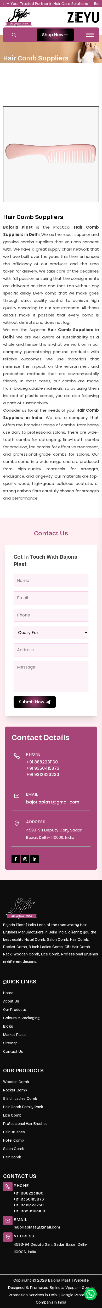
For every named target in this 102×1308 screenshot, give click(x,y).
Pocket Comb (15, 1090)
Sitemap (10, 1043)
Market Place (14, 1035)
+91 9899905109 (29, 1211)
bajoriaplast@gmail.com (52, 802)
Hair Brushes (14, 1132)
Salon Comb (13, 1149)
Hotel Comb (13, 1140)
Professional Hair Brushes (25, 1124)
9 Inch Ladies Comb (20, 1098)
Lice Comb (12, 1115)
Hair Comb (12, 1157)
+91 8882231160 (42, 762)
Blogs (8, 1026)
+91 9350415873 (42, 768)
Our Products (14, 1009)
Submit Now (31, 702)
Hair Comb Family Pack (23, 1107)
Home (14, 69)
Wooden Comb (16, 1082)
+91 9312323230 (42, 775)
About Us (11, 1001)
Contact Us (13, 1051)
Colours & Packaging (21, 1018)
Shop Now (52, 35)
